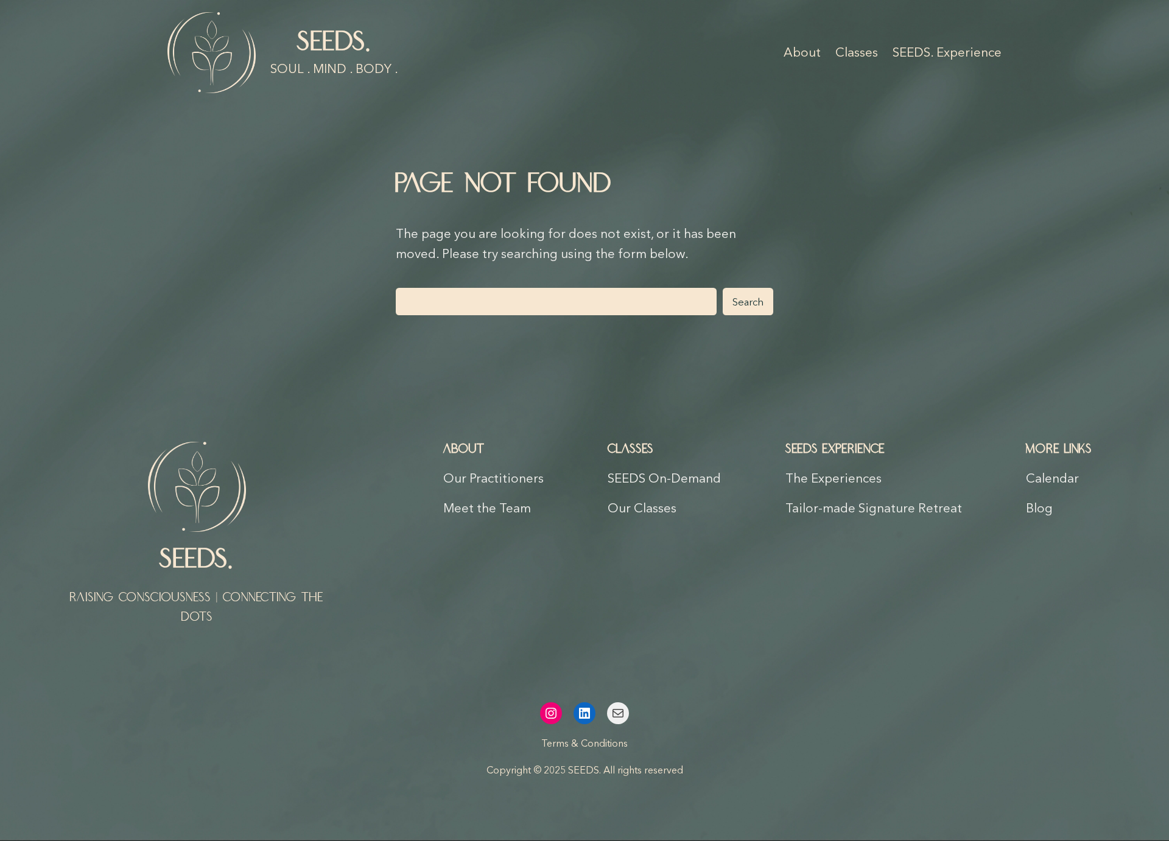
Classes (630, 449)
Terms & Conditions (584, 743)
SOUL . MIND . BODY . (334, 68)
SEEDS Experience (835, 449)
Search (748, 302)
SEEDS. (334, 42)
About (464, 449)
